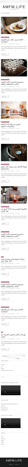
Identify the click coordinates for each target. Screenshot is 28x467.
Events (2, 444)
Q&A (2, 436)
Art (1, 366)
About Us (11, 464)
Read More (4, 53)
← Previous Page (4, 356)
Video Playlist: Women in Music (7, 370)
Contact (17, 464)
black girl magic (4, 409)
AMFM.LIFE (14, 6)
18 (23, 355)
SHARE (17, 43)
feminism (2, 405)
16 (16, 355)
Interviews (3, 438)
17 (19, 355)
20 (13, 357)
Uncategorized (5, 37)
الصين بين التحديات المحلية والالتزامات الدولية (10, 125)
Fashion (2, 368)
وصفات (2, 256)
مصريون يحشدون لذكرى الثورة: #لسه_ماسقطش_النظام (12, 83)
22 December (11, 43)
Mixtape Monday (4, 407)
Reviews (2, 442)
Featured (3, 364)
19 (9, 357)
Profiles (2, 440)
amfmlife (4, 43)
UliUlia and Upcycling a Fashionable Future (9, 403)
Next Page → (18, 358)
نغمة (2, 332)
